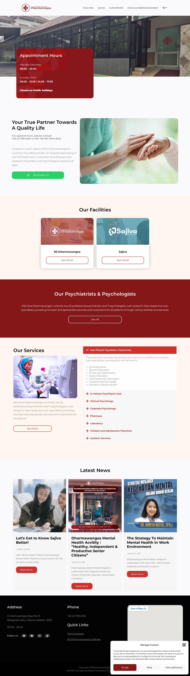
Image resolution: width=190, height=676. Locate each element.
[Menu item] (164, 8)
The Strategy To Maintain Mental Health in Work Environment (150, 542)
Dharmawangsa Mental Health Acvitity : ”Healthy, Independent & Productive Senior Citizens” (94, 546)
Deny (149, 667)
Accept (125, 667)
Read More (26, 570)
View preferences (174, 667)
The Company (75, 633)
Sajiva (101, 8)
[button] (184, 644)
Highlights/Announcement (143, 8)
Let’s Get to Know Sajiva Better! (38, 540)
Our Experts (116, 8)
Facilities (88, 8)
